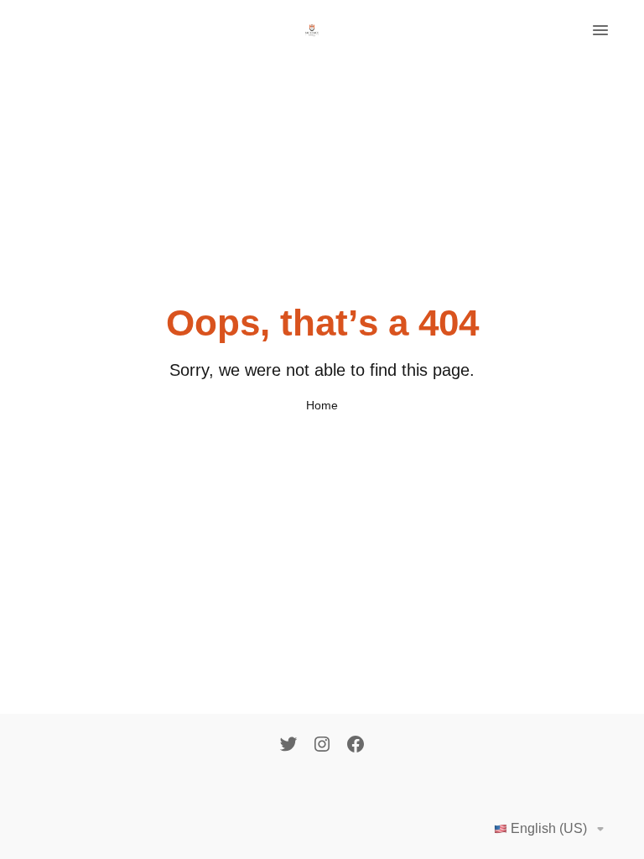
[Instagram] (322, 745)
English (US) (549, 828)
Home (322, 405)
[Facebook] (355, 745)
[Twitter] (288, 745)
